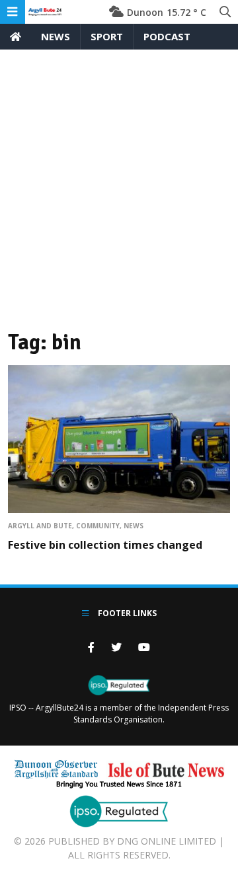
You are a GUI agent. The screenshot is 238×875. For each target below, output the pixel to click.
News (55, 36)
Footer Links (126, 613)
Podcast (166, 36)
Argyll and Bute (40, 525)
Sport (107, 36)
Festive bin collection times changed (105, 545)
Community (98, 525)
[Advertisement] (119, 175)
